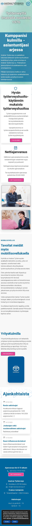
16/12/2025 (9, 422)
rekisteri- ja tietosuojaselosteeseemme (17, 518)
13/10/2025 (9, 438)
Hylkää (14, 521)
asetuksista (20, 517)
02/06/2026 (9, 402)
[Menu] (28, 4)
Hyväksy (7, 521)
